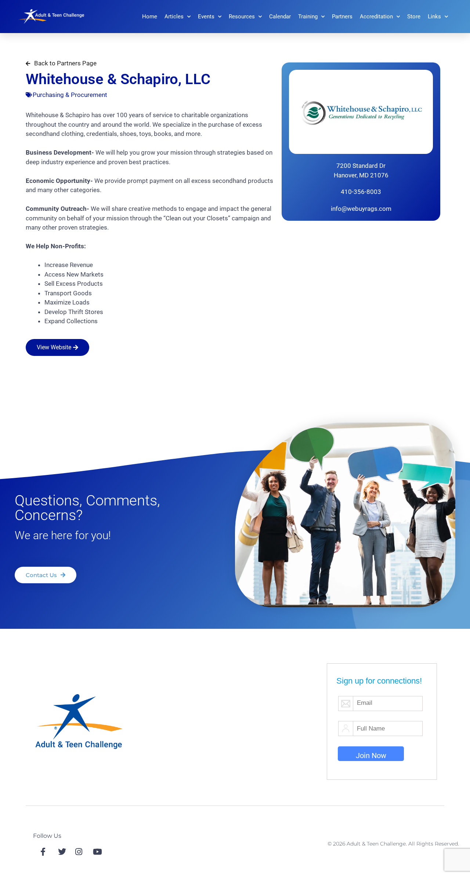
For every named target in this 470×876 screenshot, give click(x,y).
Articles (174, 16)
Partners (342, 16)
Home (149, 16)
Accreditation (376, 16)
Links (434, 16)
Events (206, 16)
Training (308, 16)
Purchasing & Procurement (70, 94)
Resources (242, 16)
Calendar (280, 16)
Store (413, 16)
